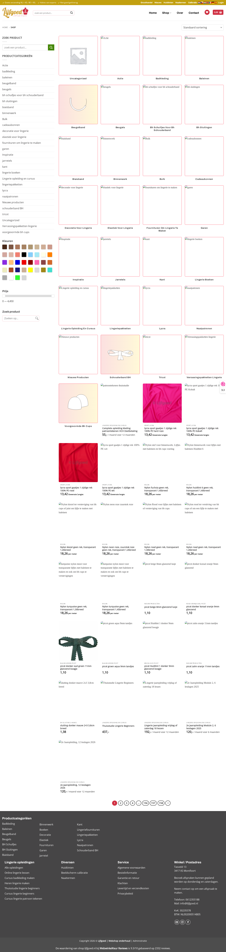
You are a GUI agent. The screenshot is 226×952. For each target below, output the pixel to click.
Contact (194, 12)
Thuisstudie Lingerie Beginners (118, 726)
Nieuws (158, 3)
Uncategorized (10, 220)
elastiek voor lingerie (14, 137)
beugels (6, 89)
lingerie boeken (11, 172)
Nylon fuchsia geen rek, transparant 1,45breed (156, 489)
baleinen (7, 77)
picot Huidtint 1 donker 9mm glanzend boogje (159, 667)
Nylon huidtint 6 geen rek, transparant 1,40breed (199, 489)
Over (180, 12)
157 (153, 803)
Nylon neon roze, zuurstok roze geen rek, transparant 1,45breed (119, 548)
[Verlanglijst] (207, 12)
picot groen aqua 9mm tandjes (118, 666)
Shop (165, 12)
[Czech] (202, 2)
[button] (218, 12)
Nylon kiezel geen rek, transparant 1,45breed (78, 548)
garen (5, 149)
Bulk (4, 119)
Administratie (140, 940)
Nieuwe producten (13, 202)
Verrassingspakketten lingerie (19, 226)
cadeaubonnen (11, 125)
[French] (210, 2)
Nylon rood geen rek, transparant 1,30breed (161, 548)
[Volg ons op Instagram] (182, 922)
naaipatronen (10, 196)
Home (153, 12)
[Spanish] (215, 2)
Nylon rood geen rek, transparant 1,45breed (203, 548)
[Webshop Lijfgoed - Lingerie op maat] (15, 13)
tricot (5, 214)
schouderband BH (12, 208)
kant (4, 166)
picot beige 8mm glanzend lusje (160, 607)
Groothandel (146, 3)
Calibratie (192, 3)
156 (145, 803)
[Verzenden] (71, 13)
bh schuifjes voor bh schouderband (23, 95)
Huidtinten (168, 3)
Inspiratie (7, 154)
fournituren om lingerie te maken (21, 143)
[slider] (3, 295)
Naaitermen (180, 3)
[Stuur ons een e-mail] (176, 922)
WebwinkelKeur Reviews (114, 948)
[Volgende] (167, 803)
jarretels (7, 160)
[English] (207, 2)
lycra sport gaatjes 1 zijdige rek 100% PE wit (118, 489)
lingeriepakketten (12, 184)
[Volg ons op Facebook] (187, 922)
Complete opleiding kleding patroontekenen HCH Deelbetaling (119, 430)
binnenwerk (9, 113)
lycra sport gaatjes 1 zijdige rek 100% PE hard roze (160, 430)
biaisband (8, 107)
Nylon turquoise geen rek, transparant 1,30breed (73, 608)
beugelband (9, 83)
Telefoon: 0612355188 (186, 899)
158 (161, 803)
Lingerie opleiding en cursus (18, 178)
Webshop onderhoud (119, 940)
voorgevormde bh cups (15, 232)
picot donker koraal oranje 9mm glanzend (202, 608)
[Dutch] (199, 2)
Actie (5, 65)
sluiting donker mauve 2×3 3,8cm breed (77, 727)
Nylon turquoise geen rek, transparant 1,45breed (115, 608)
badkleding (8, 71)
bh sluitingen (9, 101)
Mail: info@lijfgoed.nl (186, 903)
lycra (5, 190)
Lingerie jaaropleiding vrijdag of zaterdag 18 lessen (160, 727)
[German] (213, 2)
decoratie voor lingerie (15, 131)
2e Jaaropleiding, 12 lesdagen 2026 (75, 786)
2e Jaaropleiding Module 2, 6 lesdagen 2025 (201, 727)
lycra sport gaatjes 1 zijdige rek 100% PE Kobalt (202, 430)
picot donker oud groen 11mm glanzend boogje (75, 667)
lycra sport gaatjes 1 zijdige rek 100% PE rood (76, 489)
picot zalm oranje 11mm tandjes (203, 666)
